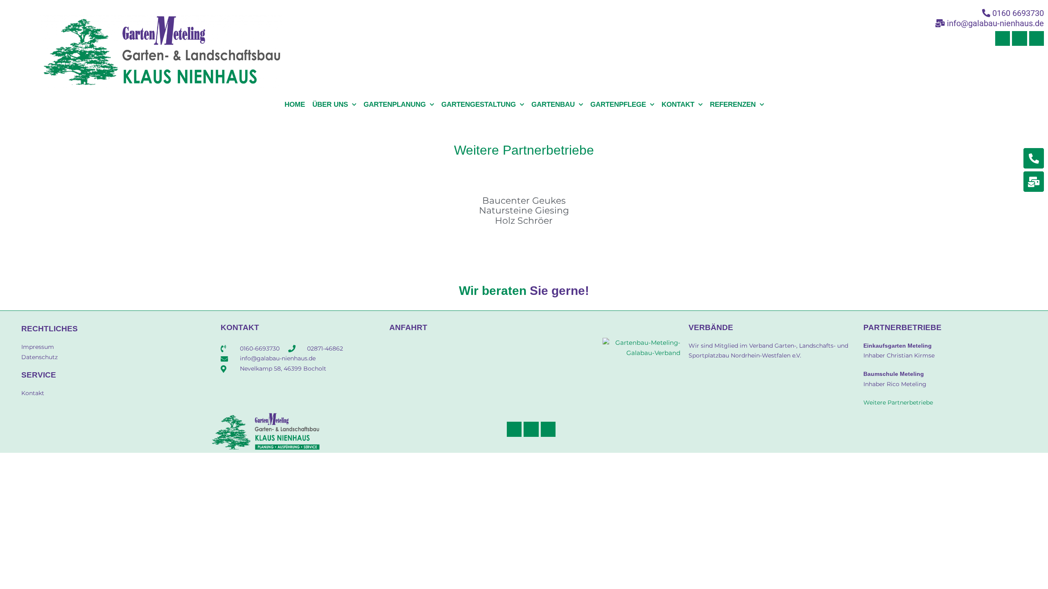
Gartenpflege (618, 104)
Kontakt (678, 104)
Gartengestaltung (478, 104)
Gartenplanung (395, 104)
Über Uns (330, 104)
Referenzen (733, 104)
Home (295, 104)
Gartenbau (553, 104)
